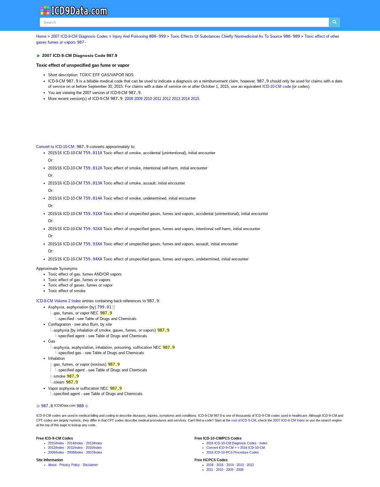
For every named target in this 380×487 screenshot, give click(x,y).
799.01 (104, 307)
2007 (89, 452)
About (52, 465)
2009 (138, 98)
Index (60, 443)
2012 (166, 98)
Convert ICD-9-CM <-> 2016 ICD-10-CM (235, 447)
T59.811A (92, 152)
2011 (157, 98)
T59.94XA (92, 259)
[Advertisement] (142, 122)
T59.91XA (92, 213)
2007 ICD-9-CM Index (289, 420)
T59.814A (92, 198)
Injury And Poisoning (139, 36)
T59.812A (92, 167)
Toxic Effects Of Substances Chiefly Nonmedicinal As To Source (235, 36)
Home (41, 36)
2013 (176, 98)
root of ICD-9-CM (243, 420)
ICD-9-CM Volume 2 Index (58, 301)
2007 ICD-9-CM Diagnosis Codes (79, 36)
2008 (129, 98)
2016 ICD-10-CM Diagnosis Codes (231, 443)
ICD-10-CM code (276, 86)
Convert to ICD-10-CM (55, 146)
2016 (209, 465)
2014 (185, 98)
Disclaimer (90, 465)
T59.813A (92, 183)
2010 (148, 98)
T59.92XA (92, 228)
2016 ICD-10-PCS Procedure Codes (232, 452)
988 (80, 405)
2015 (195, 98)
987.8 (47, 405)
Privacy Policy (69, 465)
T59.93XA (92, 243)
